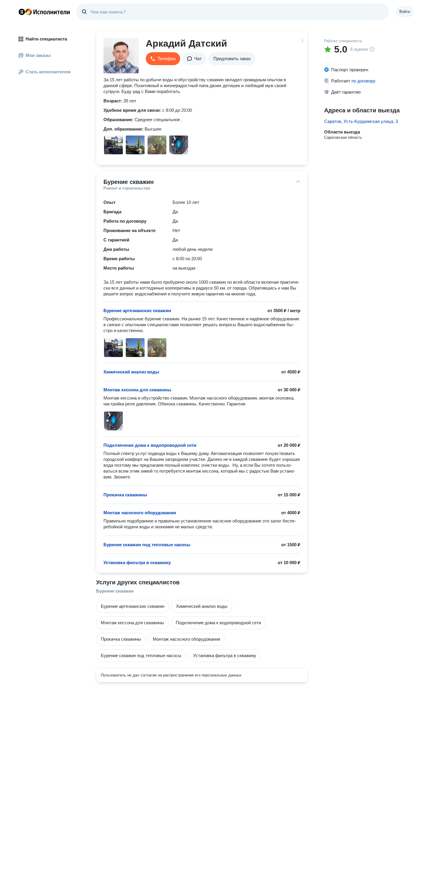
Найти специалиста (46, 38)
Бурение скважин (115, 590)
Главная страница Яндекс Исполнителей (44, 11)
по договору (363, 80)
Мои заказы (38, 55)
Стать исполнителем (48, 71)
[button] (163, 58)
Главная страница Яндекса (22, 11)
